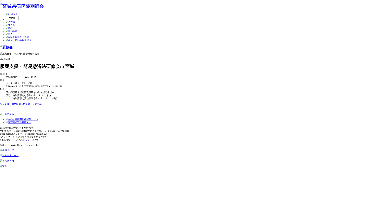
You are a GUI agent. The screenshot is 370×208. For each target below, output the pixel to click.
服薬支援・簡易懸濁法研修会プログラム (21, 104)
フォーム (30, 140)
